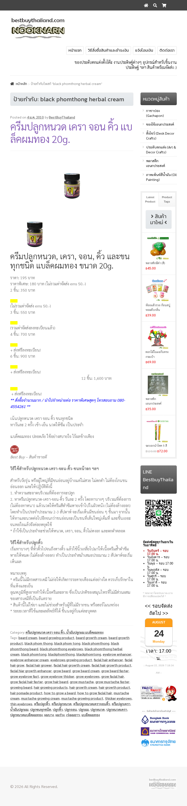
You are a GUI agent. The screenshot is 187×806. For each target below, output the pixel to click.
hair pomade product (26, 693)
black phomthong (95, 643)
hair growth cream (83, 687)
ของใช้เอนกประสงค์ (160, 124)
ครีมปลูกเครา (121, 704)
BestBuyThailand (62, 117)
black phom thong (39, 643)
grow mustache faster (112, 681)
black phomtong (34, 654)
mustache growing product (82, 698)
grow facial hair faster (26, 681)
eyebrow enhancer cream (29, 660)
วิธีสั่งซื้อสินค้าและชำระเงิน (108, 50)
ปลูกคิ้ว (58, 709)
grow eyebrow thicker (57, 676)
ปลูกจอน (71, 709)
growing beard (21, 687)
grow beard (62, 670)
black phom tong (67, 643)
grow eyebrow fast (24, 676)
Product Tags (167, 199)
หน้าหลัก (21, 83)
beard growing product (56, 637)
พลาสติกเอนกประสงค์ (155, 163)
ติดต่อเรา (167, 50)
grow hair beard (56, 681)
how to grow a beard (60, 693)
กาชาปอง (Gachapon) (155, 113)
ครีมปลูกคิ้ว (42, 704)
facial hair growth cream (72, 665)
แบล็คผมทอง (91, 715)
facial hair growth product (111, 665)
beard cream (28, 637)
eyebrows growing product (71, 660)
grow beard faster (115, 670)
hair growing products (51, 687)
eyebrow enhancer (117, 654)
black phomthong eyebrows (61, 649)
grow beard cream (86, 670)
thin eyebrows (21, 704)
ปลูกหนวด (98, 709)
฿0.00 (169, 16)
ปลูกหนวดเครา (116, 709)
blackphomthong (61, 654)
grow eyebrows (88, 676)
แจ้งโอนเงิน (144, 50)
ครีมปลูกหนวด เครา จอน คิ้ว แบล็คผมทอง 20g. (71, 132)
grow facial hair (112, 676)
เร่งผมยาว (73, 715)
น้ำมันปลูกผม (19, 709)
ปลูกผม (84, 709)
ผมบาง (49, 715)
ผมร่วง (60, 715)
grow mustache (82, 681)
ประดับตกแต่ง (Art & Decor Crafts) (161, 149)
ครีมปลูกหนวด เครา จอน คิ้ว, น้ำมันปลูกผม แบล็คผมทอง (64, 632)
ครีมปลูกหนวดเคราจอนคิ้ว (91, 704)
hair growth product (114, 687)
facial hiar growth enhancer (31, 670)
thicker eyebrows (118, 698)
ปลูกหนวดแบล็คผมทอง (26, 715)
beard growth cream (91, 637)
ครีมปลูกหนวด (62, 704)
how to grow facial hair (94, 693)
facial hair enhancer (108, 660)
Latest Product (150, 199)
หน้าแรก (75, 50)
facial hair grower (39, 665)
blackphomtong (88, 654)
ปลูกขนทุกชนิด (40, 709)
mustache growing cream (40, 698)
